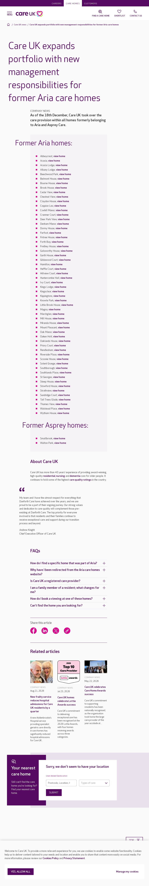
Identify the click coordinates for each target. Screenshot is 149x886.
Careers (57, 3)
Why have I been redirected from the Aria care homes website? (65, 572)
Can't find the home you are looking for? (56, 605)
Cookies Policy (51, 858)
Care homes (73, 3)
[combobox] (94, 783)
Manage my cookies (127, 871)
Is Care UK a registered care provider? (55, 581)
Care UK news (20, 24)
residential (49, 476)
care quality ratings (81, 479)
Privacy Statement (74, 858)
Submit (53, 792)
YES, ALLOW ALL (20, 871)
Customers (90, 3)
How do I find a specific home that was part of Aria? (63, 563)
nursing (60, 476)
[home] (9, 24)
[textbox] (94, 783)
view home (59, 156)
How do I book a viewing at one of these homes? (61, 599)
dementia (75, 476)
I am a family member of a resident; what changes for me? (64, 590)
